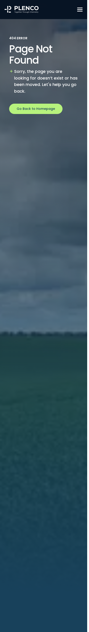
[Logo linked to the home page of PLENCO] (22, 9)
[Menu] (80, 9)
